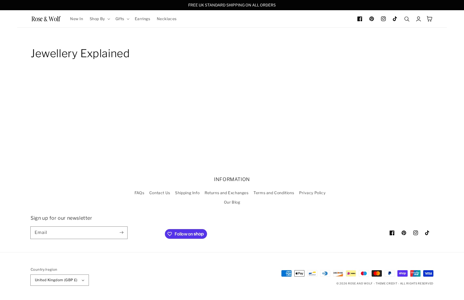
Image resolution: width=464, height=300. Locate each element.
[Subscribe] (121, 232)
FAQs (139, 192)
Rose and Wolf (360, 283)
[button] (99, 18)
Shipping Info (187, 192)
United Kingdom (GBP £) (56, 280)
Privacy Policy (312, 192)
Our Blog (232, 202)
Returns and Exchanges (227, 192)
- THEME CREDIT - (387, 283)
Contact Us (159, 192)
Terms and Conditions (273, 192)
